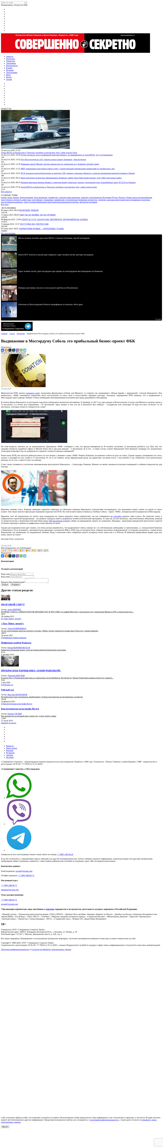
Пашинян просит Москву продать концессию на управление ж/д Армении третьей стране (60, 164)
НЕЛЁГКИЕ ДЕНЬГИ (29, 210)
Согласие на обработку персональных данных (51, 949)
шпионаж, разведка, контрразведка (87, 197)
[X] (9, 350)
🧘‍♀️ (46, 550)
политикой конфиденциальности (104, 1120)
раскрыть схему (33, 393)
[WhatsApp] (21, 350)
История (9, 757)
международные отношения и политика (132, 200)
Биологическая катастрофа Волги (20, 708)
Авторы (9, 755)
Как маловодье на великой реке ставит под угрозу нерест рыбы (28, 716)
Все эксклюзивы (8, 233)
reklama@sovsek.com (10, 890)
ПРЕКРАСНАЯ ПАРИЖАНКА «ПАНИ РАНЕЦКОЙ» (31, 670)
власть (135, 197)
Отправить (15, 585)
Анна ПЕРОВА (14, 609)
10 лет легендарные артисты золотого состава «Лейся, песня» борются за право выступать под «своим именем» (49, 631)
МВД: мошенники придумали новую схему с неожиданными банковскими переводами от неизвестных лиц (68, 169)
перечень (50, 909)
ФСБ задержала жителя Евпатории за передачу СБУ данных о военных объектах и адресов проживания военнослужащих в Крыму (78, 173)
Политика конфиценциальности (15, 949)
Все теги (5, 204)
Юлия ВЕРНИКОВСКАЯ (19, 648)
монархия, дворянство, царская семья (55, 197)
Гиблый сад (7, 689)
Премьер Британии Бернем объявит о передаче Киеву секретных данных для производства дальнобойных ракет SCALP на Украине (78, 182)
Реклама (9, 750)
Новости (10, 746)
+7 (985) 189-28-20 (65, 854)
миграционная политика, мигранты (73, 202)
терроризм (82, 200)
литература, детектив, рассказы (101, 200)
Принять (5, 1127)
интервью (93, 202)
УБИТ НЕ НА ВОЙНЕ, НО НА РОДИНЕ (37, 215)
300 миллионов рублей (59, 521)
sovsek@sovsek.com (24, 871)
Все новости (6, 192)
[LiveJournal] (13, 350)
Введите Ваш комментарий (13, 582)
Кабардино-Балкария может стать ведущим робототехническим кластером (33, 650)
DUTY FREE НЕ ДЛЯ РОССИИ (34, 224)
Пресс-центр (11, 748)
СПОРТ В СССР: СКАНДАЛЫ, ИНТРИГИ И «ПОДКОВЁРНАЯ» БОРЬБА (54, 219)
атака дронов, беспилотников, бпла (23, 197)
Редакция (10, 753)
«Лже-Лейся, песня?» (12, 623)
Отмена (5, 585)
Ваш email (5, 577)
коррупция (52, 202)
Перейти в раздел (8, 723)
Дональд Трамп (125, 197)
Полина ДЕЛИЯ (15, 714)
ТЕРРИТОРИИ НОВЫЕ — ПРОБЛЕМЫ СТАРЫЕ (41, 229)
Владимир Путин (110, 197)
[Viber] (17, 350)
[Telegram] (24, 350)
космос (4, 197)
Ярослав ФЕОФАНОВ (17, 695)
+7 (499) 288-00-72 (26, 875)
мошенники (42, 202)
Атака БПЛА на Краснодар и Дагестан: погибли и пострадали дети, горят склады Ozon (39, 153)
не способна (116, 516)
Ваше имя (5, 574)
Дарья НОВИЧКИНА (17, 628)
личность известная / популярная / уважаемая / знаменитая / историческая (45, 200)
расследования (7, 202)
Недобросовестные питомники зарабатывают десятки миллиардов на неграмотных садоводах (42, 697)
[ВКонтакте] (2, 350)
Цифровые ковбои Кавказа (16, 642)
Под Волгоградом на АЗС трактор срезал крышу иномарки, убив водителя (53, 159)
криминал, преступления (25, 202)
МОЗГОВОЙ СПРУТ (13, 604)
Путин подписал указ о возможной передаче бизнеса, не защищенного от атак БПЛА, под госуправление (67, 155)
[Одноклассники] (6, 350)
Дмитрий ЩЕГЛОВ (16, 676)
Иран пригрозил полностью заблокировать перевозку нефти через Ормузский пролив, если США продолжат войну (71, 178)
